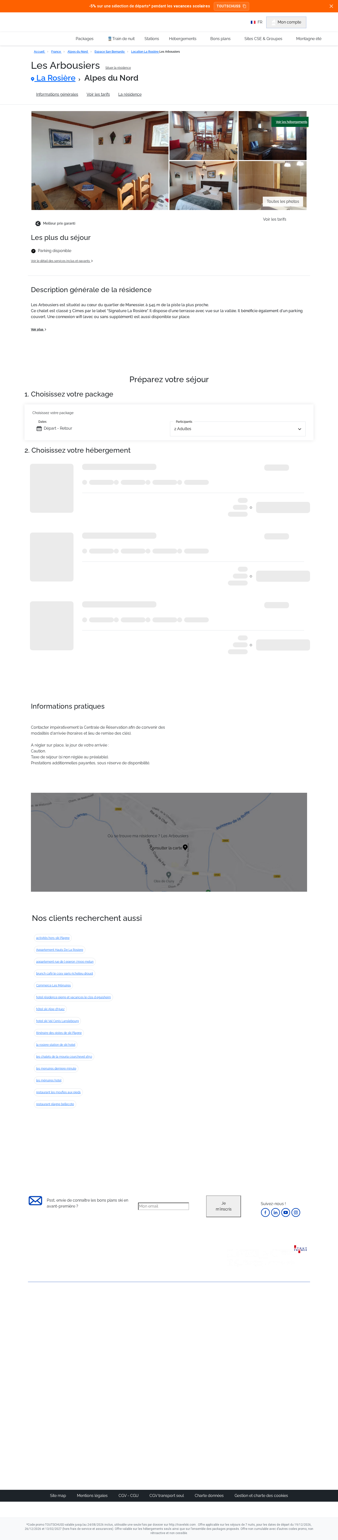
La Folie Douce (195, 1438)
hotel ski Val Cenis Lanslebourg (57, 1021)
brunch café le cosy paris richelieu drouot (64, 973)
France (56, 51)
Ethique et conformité (47, 1333)
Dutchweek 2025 (197, 1432)
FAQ (32, 1325)
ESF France (284, 1376)
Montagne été (308, 38)
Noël (232, 1311)
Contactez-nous (42, 1300)
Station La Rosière (166, 94)
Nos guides (147, 1414)
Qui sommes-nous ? (46, 1308)
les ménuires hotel (48, 1080)
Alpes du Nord (78, 51)
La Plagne (191, 1335)
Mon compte (289, 22)
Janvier (234, 1323)
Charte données (210, 1495)
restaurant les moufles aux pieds (58, 1092)
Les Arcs (190, 1341)
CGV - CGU (129, 1495)
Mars (232, 1341)
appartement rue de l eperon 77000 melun (65, 961)
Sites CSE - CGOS (153, 1323)
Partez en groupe (152, 1317)
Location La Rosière (145, 51)
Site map (58, 1495)
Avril (232, 1347)
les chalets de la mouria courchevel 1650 (64, 1056)
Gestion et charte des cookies (261, 1495)
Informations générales (57, 94)
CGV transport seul (167, 1495)
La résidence (130, 94)
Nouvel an (237, 1317)
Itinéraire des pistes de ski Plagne (59, 1033)
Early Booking (103, 1335)
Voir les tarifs (98, 94)
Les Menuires (194, 1347)
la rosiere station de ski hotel (55, 1045)
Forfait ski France (289, 1370)
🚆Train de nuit (121, 38)
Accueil (39, 51)
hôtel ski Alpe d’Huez (50, 1009)
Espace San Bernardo (110, 51)
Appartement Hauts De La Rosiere (59, 950)
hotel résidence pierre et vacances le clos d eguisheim (73, 997)
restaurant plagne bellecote (55, 1104)
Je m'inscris (224, 1206)
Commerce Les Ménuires (53, 985)
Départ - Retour (58, 428)
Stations (152, 38)
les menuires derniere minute (56, 1068)
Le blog (143, 1408)
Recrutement (40, 1316)
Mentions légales (93, 1495)
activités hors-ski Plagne (53, 938)
